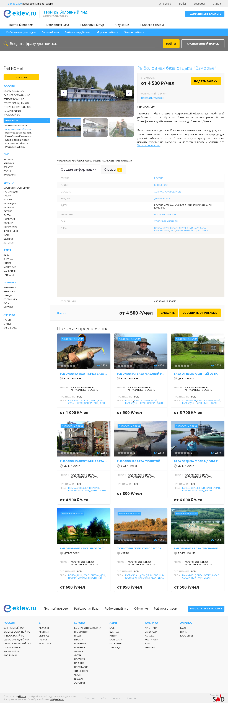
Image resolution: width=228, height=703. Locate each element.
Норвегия (9, 219)
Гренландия (11, 191)
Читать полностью (148, 145)
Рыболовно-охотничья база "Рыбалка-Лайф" (83, 373)
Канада (8, 295)
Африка (9, 314)
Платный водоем (21, 25)
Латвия (8, 211)
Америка (10, 282)
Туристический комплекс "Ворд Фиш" (140, 548)
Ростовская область (16, 143)
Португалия (10, 227)
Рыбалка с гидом (152, 25)
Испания (9, 207)
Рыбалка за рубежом (77, 32)
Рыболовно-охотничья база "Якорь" (83, 461)
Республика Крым (15, 146)
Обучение (122, 25)
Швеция (8, 238)
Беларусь (9, 167)
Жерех (166, 228)
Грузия (8, 171)
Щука (205, 230)
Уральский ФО (12, 114)
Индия (7, 263)
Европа (9, 182)
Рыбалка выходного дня (21, 32)
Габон (7, 319)
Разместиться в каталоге (205, 13)
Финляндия (11, 230)
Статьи (217, 3)
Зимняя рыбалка (134, 32)
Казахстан (10, 175)
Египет (7, 323)
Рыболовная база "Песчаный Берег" (197, 548)
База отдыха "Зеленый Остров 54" (197, 373)
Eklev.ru (22, 696)
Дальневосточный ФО (17, 95)
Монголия (10, 267)
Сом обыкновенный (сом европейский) (85, 579)
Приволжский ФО (14, 99)
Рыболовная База (57, 25)
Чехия (7, 234)
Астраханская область (18, 129)
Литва (7, 215)
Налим (72, 577)
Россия (9, 86)
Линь (103, 403)
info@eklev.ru (57, 699)
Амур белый (189, 400)
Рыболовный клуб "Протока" (82, 548)
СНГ (6, 154)
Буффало (73, 400)
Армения (9, 163)
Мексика (8, 307)
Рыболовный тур (92, 25)
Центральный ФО (14, 91)
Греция (7, 195)
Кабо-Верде (10, 327)
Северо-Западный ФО (16, 103)
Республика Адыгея (16, 125)
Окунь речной (184, 230)
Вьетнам (9, 259)
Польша (8, 223)
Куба (6, 303)
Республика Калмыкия (18, 136)
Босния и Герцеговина (17, 187)
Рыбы (182, 3)
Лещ (172, 230)
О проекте (165, 3)
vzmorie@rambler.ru (166, 221)
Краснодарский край (17, 139)
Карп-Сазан (200, 228)
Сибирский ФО (12, 110)
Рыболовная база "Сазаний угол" (140, 373)
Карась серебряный (181, 228)
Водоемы (199, 3)
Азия (7, 250)
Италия (8, 199)
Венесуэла (10, 291)
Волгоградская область (18, 132)
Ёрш (79, 575)
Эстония (9, 242)
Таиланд (9, 274)
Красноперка (161, 230)
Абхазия (9, 159)
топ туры (21, 77)
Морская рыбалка (107, 32)
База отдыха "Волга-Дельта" (196, 461)
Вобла (158, 228)
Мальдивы (10, 271)
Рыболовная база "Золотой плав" (140, 461)
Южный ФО (12, 120)
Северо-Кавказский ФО (17, 107)
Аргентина (10, 287)
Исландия (10, 203)
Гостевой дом (50, 32)
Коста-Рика (10, 299)
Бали (6, 255)
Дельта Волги (162, 198)
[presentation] (64, 93)
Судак (197, 230)
